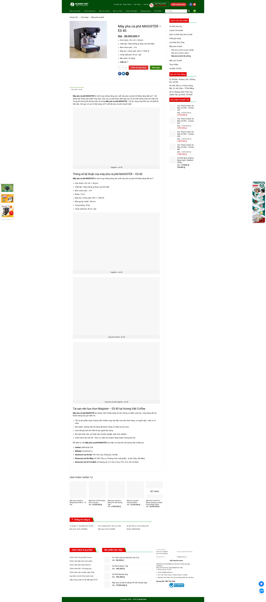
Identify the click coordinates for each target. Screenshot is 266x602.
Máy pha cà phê (75, 11)
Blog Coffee (127, 4)
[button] (194, 11)
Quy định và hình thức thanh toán (82, 576)
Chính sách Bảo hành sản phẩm (81, 561)
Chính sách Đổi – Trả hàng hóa (80, 568)
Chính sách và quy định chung (80, 557)
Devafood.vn (87, 451)
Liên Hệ (145, 4)
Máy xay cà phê (104, 11)
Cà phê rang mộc (89, 11)
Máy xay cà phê (175, 60)
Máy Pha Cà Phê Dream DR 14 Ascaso (97, 501)
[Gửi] (189, 11)
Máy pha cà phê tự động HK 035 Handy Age (115, 502)
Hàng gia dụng (145, 11)
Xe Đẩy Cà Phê (175, 68)
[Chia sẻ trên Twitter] (123, 73)
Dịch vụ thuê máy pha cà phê (180, 34)
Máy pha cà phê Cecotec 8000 (132, 501)
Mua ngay (156, 68)
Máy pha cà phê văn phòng (181, 56)
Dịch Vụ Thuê (117, 11)
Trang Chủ (74, 17)
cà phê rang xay (175, 26)
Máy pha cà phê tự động (180, 53)
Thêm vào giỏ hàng (138, 68)
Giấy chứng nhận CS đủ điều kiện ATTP (83, 580)
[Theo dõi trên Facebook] (190, 4)
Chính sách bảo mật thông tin (80, 565)
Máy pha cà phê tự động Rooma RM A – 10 (78, 501)
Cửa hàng (84, 17)
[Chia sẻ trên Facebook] (119, 73)
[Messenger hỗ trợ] (261, 583)
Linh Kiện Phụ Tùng (176, 42)
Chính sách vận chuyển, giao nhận (82, 572)
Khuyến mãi (118, 4)
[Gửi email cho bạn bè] (127, 73)
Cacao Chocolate (131, 11)
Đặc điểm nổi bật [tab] (76, 89)
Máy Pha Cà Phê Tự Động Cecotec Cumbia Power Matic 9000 (154, 502)
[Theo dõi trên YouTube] (194, 4)
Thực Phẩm (157, 11)
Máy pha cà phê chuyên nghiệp (182, 50)
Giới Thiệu (137, 4)
